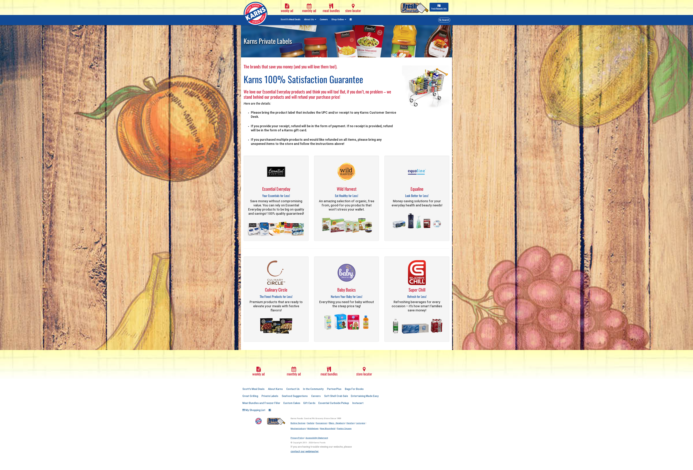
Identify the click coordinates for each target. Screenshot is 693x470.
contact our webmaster (305, 451)
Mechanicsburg (298, 428)
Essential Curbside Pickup (333, 403)
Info (438, 8)
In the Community (313, 389)
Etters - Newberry (337, 423)
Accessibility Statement (317, 438)
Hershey (350, 423)
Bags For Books (354, 389)
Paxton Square (344, 428)
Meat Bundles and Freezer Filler (261, 403)
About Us (309, 19)
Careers (324, 19)
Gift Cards (309, 403)
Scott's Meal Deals (290, 19)
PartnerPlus (334, 389)
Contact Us (293, 389)
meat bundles (331, 10)
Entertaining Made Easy (365, 396)
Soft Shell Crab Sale (336, 396)
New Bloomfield (327, 428)
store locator (353, 10)
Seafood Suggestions (295, 396)
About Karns (275, 389)
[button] (444, 20)
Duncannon (321, 423)
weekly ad (287, 10)
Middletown (313, 428)
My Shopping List (255, 410)
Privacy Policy (297, 438)
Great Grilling (250, 396)
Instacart (357, 403)
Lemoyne (360, 423)
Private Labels (269, 396)
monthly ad (309, 10)
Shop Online (337, 19)
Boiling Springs (298, 423)
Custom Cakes (291, 403)
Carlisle (310, 423)
